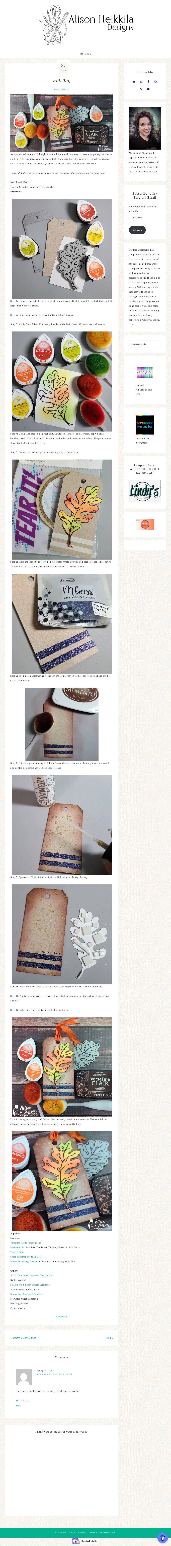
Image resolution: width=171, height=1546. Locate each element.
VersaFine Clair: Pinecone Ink (25, 1243)
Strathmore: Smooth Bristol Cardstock (30, 1285)
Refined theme (87, 1532)
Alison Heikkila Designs (85, 25)
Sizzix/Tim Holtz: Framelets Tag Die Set (31, 1275)
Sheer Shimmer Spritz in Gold (26, 1257)
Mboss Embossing (19, 1261)
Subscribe (137, 230)
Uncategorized (61, 89)
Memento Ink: (17, 1247)
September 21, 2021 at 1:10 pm (53, 1374)
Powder (33, 1261)
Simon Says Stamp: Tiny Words (26, 1294)
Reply (19, 1405)
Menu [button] (88, 54)
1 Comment (61, 1317)
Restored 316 (108, 1532)
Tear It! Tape (17, 1252)
